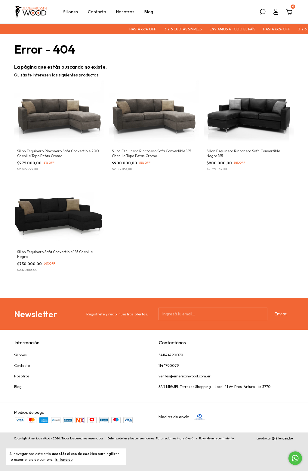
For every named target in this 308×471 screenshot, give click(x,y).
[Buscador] (262, 12)
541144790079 (171, 355)
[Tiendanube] (275, 439)
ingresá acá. (185, 438)
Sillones (70, 11)
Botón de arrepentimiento (216, 438)
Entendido (63, 459)
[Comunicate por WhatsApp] (295, 458)
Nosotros (125, 11)
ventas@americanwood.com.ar (185, 376)
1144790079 (169, 365)
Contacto (97, 11)
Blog (148, 11)
